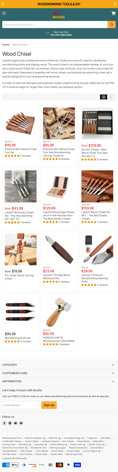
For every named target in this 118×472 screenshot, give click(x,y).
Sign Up (49, 405)
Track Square (42, 451)
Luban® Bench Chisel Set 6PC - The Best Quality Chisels (95, 215)
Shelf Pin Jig (55, 438)
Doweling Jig (41, 444)
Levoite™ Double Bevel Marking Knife (56, 276)
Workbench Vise (39, 447)
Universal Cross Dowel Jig (15, 447)
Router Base (41, 454)
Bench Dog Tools (74, 454)
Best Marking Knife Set (18, 337)
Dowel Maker (97, 447)
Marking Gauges (58, 447)
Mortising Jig (25, 444)
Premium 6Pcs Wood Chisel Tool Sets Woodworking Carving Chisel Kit (59, 152)
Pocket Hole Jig (78, 444)
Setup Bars (98, 441)
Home (5, 44)
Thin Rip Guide (9, 454)
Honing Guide (9, 444)
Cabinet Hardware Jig (35, 438)
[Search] (112, 24)
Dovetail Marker (9, 451)
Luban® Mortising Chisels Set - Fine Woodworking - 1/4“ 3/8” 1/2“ (19, 215)
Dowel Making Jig (58, 444)
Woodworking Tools (11, 438)
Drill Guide (105, 438)
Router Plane (57, 454)
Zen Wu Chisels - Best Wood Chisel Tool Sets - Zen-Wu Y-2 (95, 153)
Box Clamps (68, 441)
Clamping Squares (50, 441)
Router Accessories (78, 447)
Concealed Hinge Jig (74, 438)
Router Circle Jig (97, 444)
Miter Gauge (26, 451)
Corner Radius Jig (91, 451)
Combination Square (12, 441)
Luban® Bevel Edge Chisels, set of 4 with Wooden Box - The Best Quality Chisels (59, 215)
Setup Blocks (83, 441)
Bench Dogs (57, 451)
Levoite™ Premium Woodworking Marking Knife (94, 278)
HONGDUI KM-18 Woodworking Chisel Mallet (59, 339)
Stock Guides (26, 454)
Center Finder (73, 451)
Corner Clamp (31, 441)
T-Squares (92, 438)
